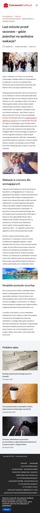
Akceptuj (6, 509)
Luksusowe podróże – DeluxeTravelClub (23, 481)
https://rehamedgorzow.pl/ (27, 478)
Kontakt (24, 463)
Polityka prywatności (29, 466)
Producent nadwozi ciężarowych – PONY (22, 490)
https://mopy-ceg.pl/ (30, 487)
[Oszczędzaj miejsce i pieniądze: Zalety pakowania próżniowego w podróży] (20, 393)
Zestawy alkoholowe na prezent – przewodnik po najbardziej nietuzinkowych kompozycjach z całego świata (19, 441)
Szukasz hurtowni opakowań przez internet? (21, 493)
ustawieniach (6, 506)
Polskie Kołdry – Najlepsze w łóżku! (25, 469)
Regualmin (34, 463)
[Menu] (37, 5)
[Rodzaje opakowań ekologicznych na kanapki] (20, 360)
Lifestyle (32, 46)
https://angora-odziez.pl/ (28, 484)
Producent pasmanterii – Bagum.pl (25, 472)
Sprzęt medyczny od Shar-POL (27, 475)
